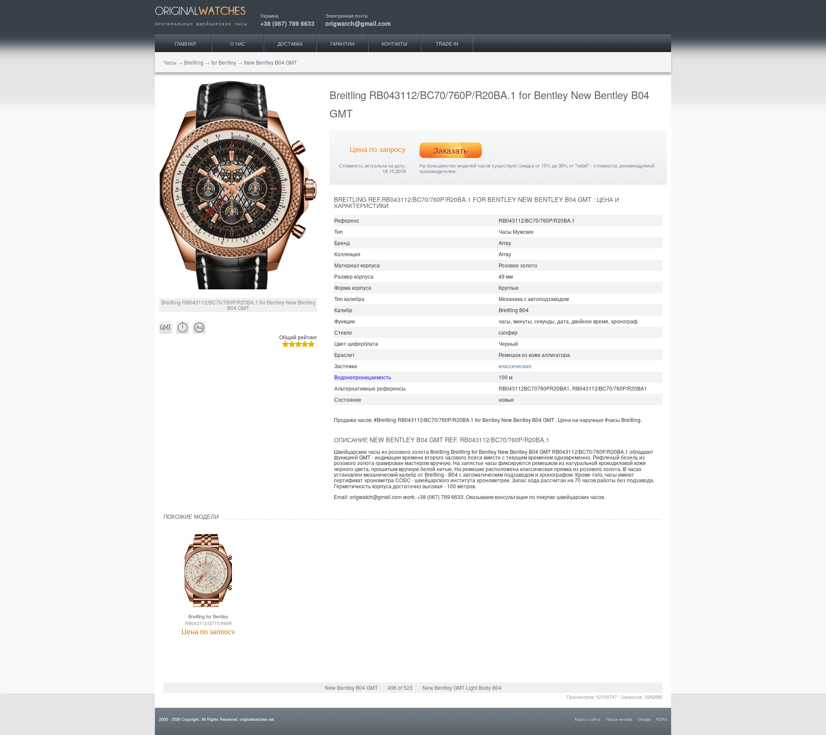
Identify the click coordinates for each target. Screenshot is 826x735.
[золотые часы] (199, 327)
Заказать (451, 150)
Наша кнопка (619, 719)
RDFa (661, 719)
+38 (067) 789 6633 (287, 22)
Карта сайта (588, 719)
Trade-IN (447, 43)
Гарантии (342, 43)
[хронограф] (182, 327)
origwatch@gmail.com (358, 22)
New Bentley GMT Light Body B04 (462, 687)
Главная (185, 43)
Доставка (289, 43)
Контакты (394, 43)
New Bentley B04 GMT (351, 687)
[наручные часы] (207, 18)
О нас (237, 43)
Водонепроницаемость (362, 377)
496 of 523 (400, 687)
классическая (515, 365)
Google (644, 719)
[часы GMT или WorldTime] (165, 327)
